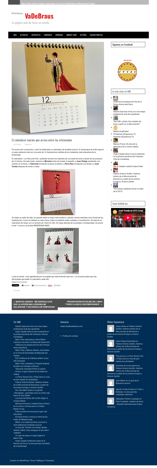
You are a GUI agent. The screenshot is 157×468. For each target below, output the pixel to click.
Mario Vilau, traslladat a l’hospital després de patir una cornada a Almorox (31, 364)
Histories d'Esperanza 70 (123, 136)
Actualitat (24, 35)
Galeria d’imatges (96, 35)
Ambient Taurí (71, 35)
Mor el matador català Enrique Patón (128, 166)
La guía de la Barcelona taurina (127, 381)
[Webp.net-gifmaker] (115, 127)
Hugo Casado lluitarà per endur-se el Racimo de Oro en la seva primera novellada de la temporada (31, 443)
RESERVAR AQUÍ (41, 225)
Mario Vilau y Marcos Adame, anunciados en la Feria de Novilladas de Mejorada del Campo (58, 2)
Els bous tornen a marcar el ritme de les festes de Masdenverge (30, 418)
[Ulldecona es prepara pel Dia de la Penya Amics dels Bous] (115, 97)
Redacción (28, 144)
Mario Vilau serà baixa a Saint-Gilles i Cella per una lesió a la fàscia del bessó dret (31, 340)
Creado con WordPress (19, 460)
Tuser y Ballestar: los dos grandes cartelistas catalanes (129, 392)
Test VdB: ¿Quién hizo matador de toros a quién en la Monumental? (127, 122)
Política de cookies (70, 336)
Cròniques (59, 35)
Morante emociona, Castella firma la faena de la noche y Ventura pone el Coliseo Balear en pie (31, 406)
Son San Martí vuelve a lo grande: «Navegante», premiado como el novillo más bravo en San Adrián (31, 393)
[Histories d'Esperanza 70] (124, 134)
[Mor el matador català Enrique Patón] (115, 162)
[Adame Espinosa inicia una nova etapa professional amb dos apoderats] (115, 107)
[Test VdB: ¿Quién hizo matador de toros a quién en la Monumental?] (115, 117)
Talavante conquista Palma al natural (30, 368)
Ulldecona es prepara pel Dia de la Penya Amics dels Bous (127, 103)
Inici (15, 35)
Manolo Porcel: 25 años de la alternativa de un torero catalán (125, 145)
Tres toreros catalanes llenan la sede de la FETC (128, 190)
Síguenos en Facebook (122, 44)
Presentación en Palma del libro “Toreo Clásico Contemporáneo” (83, 303)
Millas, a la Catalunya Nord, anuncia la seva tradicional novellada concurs (30, 423)
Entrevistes (35, 35)
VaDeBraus (39, 15)
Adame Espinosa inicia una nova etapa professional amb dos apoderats (129, 112)
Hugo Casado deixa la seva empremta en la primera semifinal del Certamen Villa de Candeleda (129, 156)
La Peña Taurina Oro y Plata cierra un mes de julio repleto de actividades (31, 378)
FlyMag (39, 460)
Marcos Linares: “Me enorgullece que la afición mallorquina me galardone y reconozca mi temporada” (34, 304)
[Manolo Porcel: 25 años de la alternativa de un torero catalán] (115, 140)
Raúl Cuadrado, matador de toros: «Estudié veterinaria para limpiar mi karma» (125, 404)
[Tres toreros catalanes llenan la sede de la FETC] (115, 185)
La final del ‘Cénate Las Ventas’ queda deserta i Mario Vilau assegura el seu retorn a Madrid (31, 430)
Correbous (48, 35)
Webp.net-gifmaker (121, 131)
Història (83, 35)
